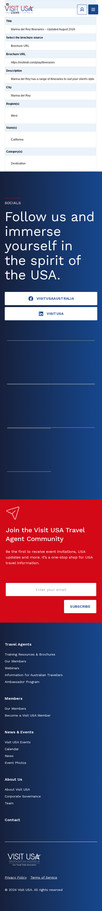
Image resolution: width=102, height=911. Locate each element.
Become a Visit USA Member (28, 715)
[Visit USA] (19, 9)
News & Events (19, 732)
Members (14, 698)
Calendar (12, 749)
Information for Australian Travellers (34, 675)
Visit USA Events (18, 742)
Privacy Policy (16, 877)
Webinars (12, 668)
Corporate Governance (23, 796)
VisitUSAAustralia (55, 298)
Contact (12, 820)
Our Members (15, 661)
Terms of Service (43, 877)
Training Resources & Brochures (30, 654)
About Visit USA (17, 789)
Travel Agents (18, 644)
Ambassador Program (22, 682)
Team (9, 803)
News (9, 756)
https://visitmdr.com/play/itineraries (33, 62)
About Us (13, 779)
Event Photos (15, 763)
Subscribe (80, 606)
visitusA (55, 314)
